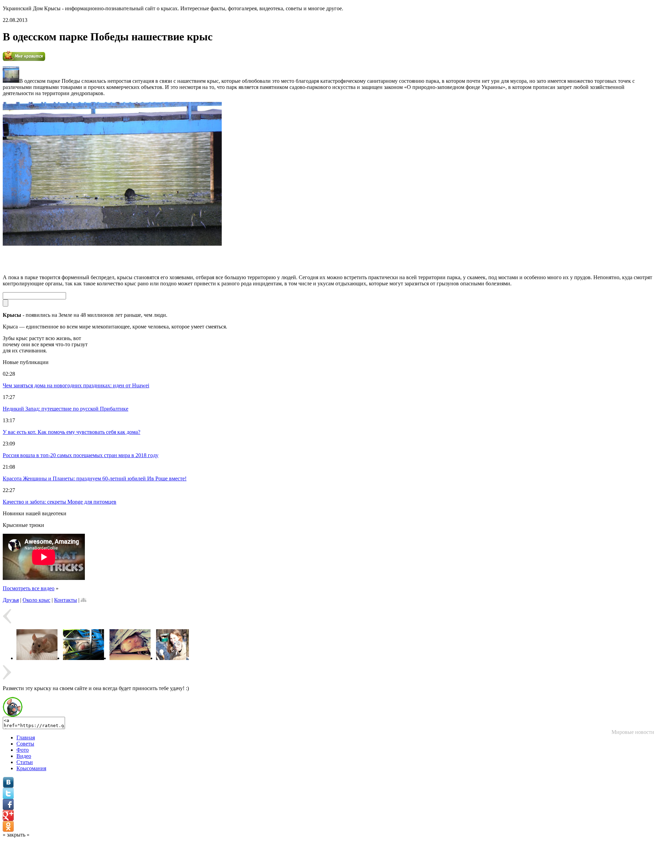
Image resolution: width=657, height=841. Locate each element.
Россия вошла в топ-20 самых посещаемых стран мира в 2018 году (80, 455)
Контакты (65, 600)
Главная (25, 737)
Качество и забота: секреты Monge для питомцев (59, 502)
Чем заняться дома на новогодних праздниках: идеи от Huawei (76, 385)
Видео (23, 756)
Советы (25, 744)
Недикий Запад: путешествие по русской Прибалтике (65, 409)
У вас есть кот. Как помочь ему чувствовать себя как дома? (71, 432)
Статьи (24, 762)
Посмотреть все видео (28, 588)
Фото (22, 750)
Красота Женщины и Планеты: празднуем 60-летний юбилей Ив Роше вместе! (94, 478)
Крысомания (31, 768)
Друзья (11, 600)
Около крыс (36, 600)
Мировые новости (632, 732)
